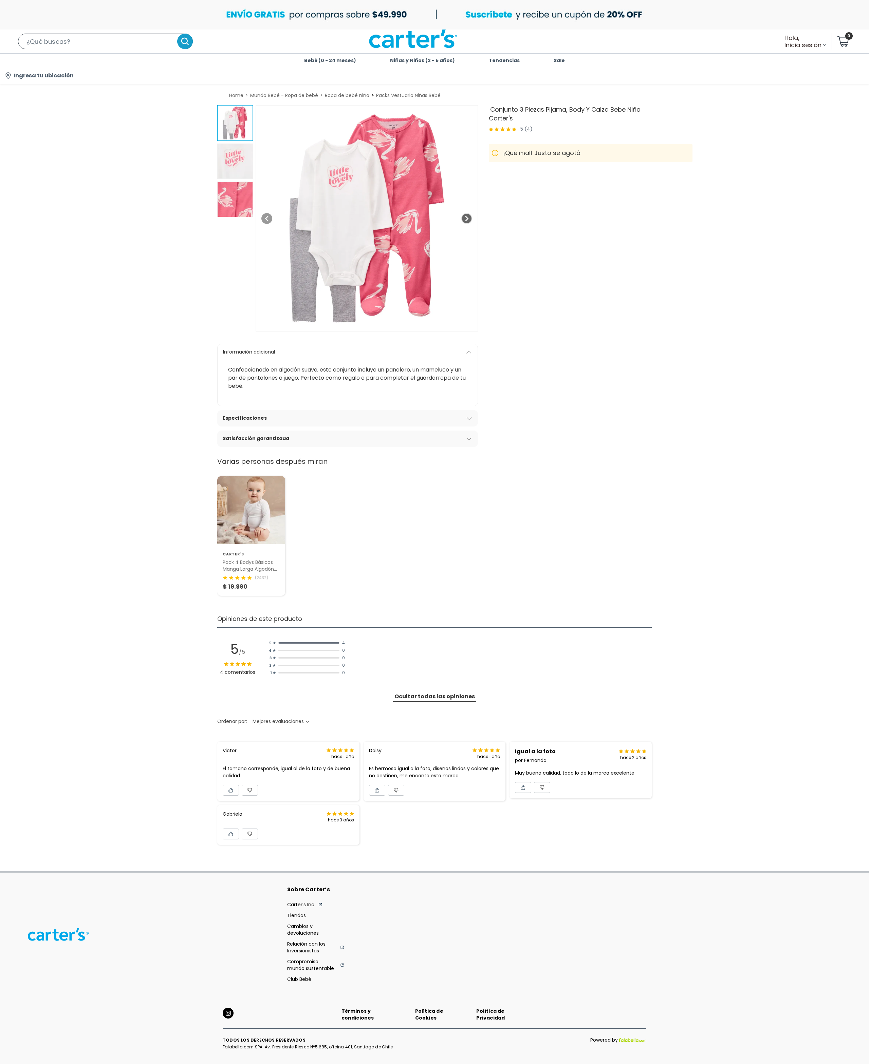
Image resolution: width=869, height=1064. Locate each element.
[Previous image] (266, 218)
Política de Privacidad (490, 1014)
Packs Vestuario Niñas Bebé (408, 95)
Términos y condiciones (357, 1014)
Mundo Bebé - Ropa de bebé (284, 95)
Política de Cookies (429, 1014)
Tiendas (296, 915)
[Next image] (466, 218)
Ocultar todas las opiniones (434, 696)
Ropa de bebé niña (347, 95)
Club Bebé (299, 979)
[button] (105, 41)
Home (236, 95)
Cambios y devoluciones (303, 929)
